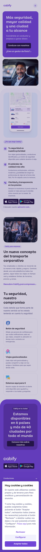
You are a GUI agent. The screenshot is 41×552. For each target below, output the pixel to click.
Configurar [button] (20, 537)
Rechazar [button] (20, 532)
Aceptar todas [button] (20, 544)
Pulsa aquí (22, 524)
